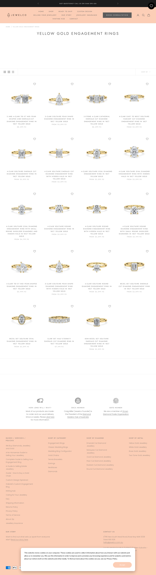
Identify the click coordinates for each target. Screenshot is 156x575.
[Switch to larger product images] (5, 72)
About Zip (10, 519)
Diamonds (52, 471)
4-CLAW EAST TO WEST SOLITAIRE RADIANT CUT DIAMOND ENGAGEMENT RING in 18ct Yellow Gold (134, 120)
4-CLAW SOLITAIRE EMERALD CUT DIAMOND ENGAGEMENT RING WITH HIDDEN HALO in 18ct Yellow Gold (59, 175)
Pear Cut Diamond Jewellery (99, 461)
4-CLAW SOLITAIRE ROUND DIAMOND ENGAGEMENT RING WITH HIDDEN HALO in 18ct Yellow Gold (96, 230)
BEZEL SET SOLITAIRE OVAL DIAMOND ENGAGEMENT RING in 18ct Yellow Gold (22, 341)
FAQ (7, 499)
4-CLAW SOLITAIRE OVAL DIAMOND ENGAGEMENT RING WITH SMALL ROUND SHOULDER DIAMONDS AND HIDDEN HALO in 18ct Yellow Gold (21, 231)
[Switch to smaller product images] (9, 72)
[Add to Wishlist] (35, 84)
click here (50, 417)
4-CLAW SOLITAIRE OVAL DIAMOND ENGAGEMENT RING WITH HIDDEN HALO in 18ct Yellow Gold (134, 174)
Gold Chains (53, 455)
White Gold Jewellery (138, 447)
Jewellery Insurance (86, 15)
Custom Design (84, 11)
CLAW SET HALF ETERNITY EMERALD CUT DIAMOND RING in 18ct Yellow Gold (59, 341)
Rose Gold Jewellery (137, 451)
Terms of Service (13, 515)
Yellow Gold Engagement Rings (26, 27)
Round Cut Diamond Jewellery (100, 469)
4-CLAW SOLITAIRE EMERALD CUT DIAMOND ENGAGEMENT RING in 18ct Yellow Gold (22, 174)
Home (41, 11)
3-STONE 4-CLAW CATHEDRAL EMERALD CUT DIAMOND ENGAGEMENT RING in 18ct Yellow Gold (97, 120)
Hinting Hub (59, 19)
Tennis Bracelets (55, 459)
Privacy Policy (12, 511)
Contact (74, 19)
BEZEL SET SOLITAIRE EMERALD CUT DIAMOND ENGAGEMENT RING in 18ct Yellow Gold (134, 286)
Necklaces (52, 467)
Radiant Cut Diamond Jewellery (100, 465)
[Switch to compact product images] (13, 72)
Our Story (67, 15)
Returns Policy (12, 507)
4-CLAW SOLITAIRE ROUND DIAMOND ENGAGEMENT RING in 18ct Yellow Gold (59, 228)
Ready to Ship (65, 11)
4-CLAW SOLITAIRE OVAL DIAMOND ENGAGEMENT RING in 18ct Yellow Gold (96, 174)
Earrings (51, 463)
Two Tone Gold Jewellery (139, 455)
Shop (51, 11)
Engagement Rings (56, 443)
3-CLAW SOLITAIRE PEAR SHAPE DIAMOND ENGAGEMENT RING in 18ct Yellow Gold (59, 119)
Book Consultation (117, 15)
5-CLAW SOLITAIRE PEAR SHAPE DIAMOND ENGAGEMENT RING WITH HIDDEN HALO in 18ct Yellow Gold (59, 287)
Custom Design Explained (17, 480)
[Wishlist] (151, 5)
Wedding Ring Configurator (60, 451)
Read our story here (19, 539)
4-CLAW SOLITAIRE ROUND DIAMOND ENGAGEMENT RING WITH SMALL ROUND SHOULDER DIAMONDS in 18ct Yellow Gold (134, 230)
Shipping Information (15, 503)
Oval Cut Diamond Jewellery (99, 457)
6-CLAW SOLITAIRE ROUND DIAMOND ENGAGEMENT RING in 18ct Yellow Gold (97, 286)
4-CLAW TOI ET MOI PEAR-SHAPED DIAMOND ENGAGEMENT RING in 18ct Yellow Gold (21, 286)
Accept (122, 565)
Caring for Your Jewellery (16, 495)
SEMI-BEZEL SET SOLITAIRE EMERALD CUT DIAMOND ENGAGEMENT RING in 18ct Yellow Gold (97, 342)
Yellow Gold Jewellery (138, 443)
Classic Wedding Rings (58, 447)
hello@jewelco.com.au (113, 542)
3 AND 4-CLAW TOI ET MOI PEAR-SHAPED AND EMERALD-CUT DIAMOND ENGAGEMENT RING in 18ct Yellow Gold (22, 120)
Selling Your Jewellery (45, 15)
